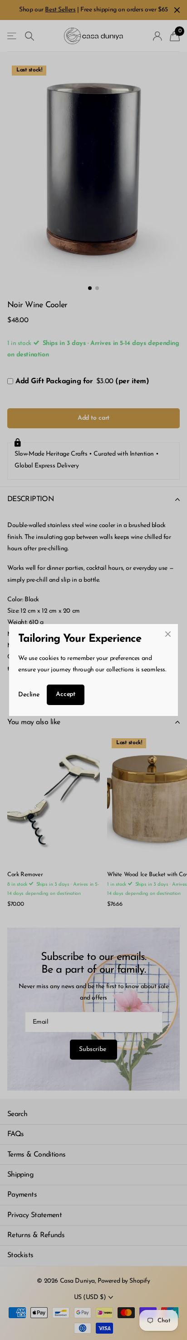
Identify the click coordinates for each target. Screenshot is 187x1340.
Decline (28, 694)
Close (168, 634)
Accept (65, 694)
